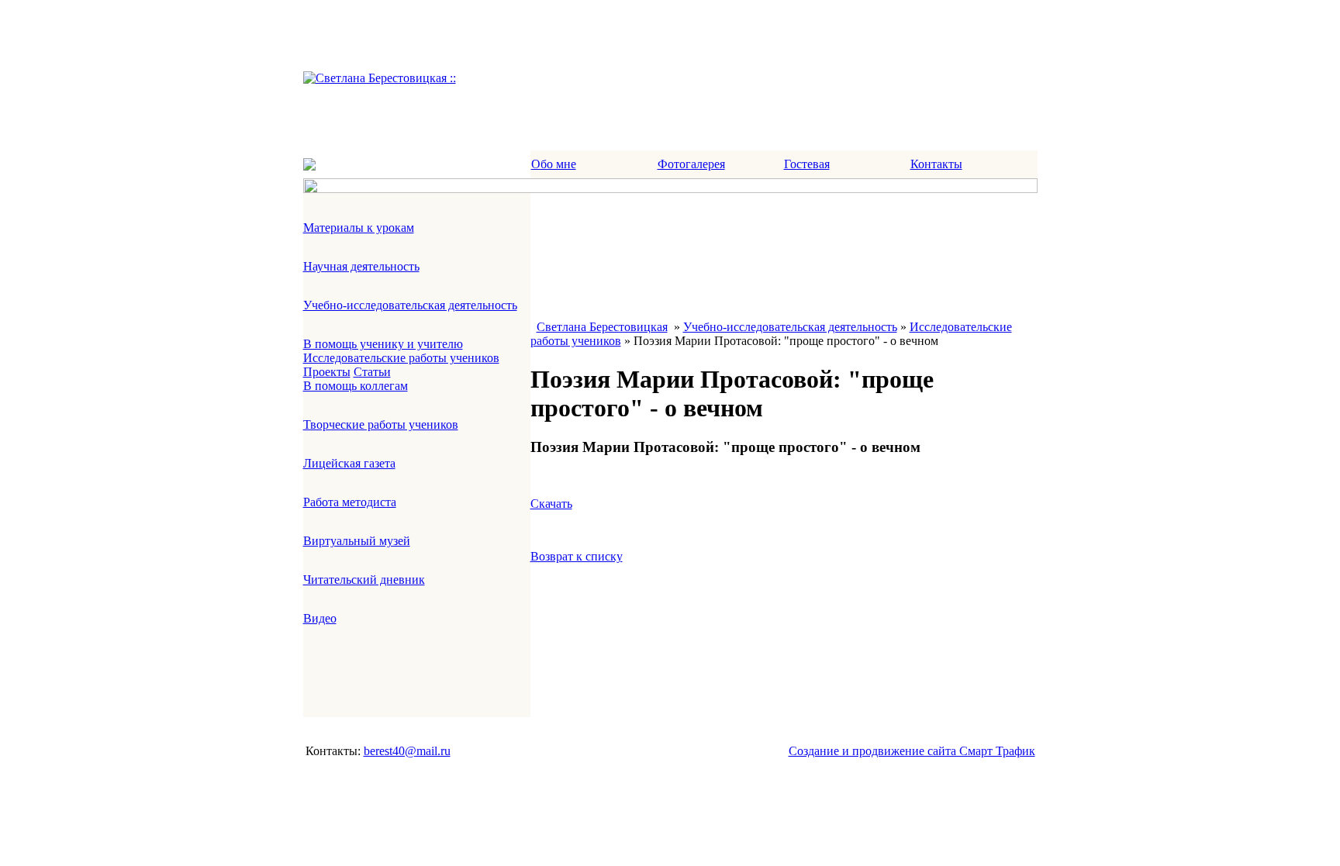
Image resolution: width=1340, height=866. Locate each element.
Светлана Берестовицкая (602, 326)
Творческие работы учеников (380, 424)
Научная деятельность (361, 266)
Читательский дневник (364, 579)
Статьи (372, 371)
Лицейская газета (349, 463)
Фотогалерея (691, 164)
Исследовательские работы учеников (401, 357)
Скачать (551, 503)
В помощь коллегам (355, 385)
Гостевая (807, 164)
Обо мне (553, 164)
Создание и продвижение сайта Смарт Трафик (912, 750)
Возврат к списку (576, 556)
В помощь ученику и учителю (383, 343)
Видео (320, 618)
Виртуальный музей (356, 540)
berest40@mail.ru (407, 750)
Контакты (936, 164)
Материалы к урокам (358, 227)
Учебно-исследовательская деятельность (410, 305)
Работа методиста (349, 502)
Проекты (327, 371)
